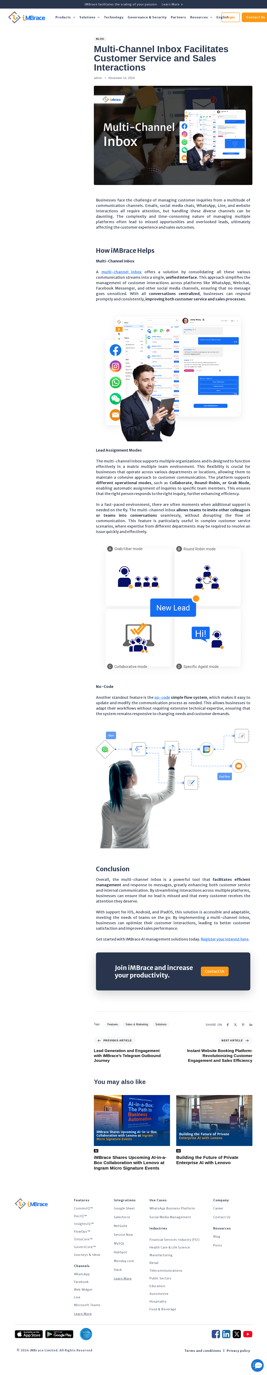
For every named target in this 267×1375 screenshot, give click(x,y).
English (223, 17)
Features (112, 1024)
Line (77, 1297)
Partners (178, 17)
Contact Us (222, 1217)
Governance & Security (147, 17)
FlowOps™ (82, 1231)
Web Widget (83, 1289)
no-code (162, 697)
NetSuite (120, 1226)
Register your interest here (224, 939)
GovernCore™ (85, 1247)
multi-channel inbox (121, 272)
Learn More (83, 1314)
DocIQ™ (80, 1216)
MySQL (119, 1243)
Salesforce (122, 1217)
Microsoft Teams (87, 1305)
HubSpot (120, 1252)
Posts (217, 1245)
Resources (199, 17)
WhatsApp (82, 1274)
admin (98, 78)
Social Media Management (170, 1217)
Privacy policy (238, 1351)
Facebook (81, 1282)
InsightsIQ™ (84, 1224)
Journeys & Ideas (87, 1255)
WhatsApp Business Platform (172, 1208)
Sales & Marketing (137, 1024)
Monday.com (124, 1261)
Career (218, 1208)
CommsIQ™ (83, 1208)
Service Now (123, 1235)
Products (63, 17)
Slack (118, 1270)
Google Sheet (124, 1208)
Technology (113, 17)
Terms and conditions (202, 1351)
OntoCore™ (83, 1239)
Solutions (87, 17)
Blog (100, 39)
